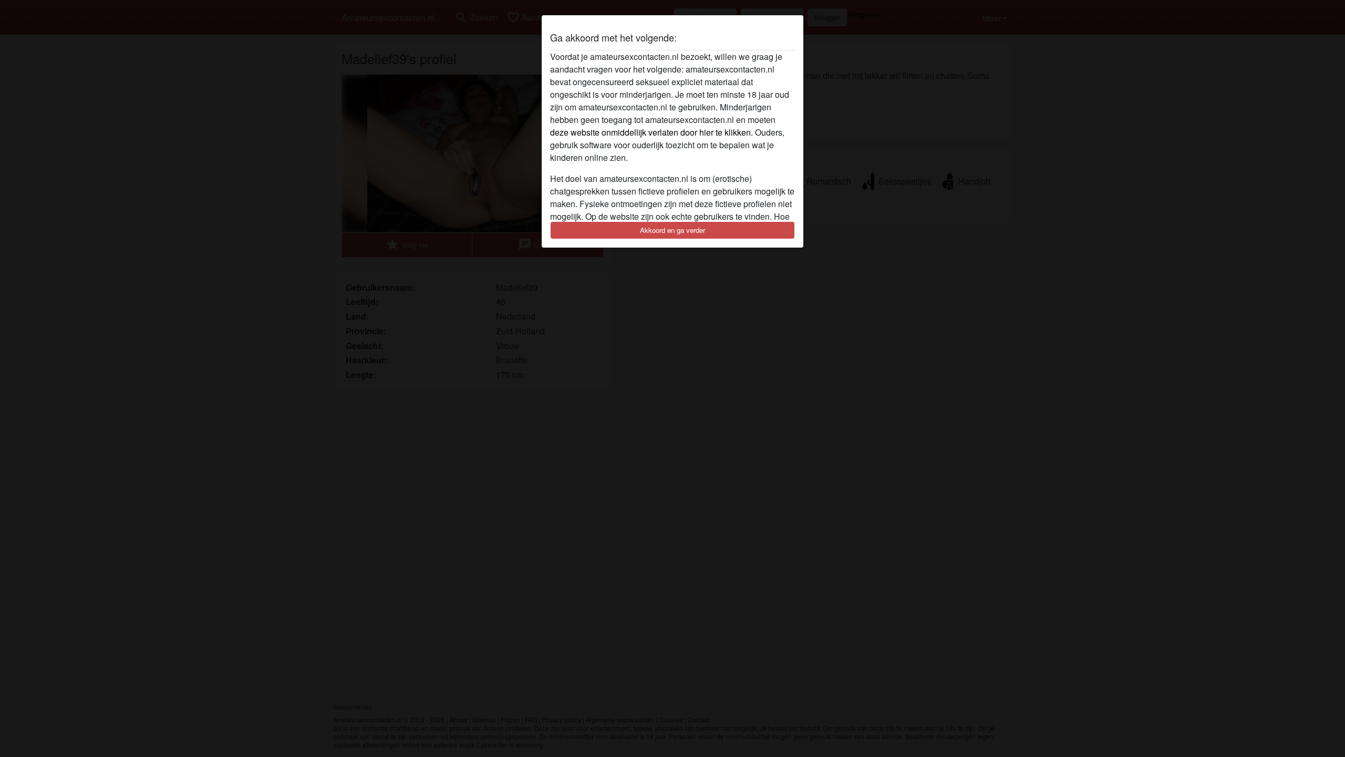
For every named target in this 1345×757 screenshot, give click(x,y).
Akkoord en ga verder (672, 230)
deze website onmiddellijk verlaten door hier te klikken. (651, 132)
